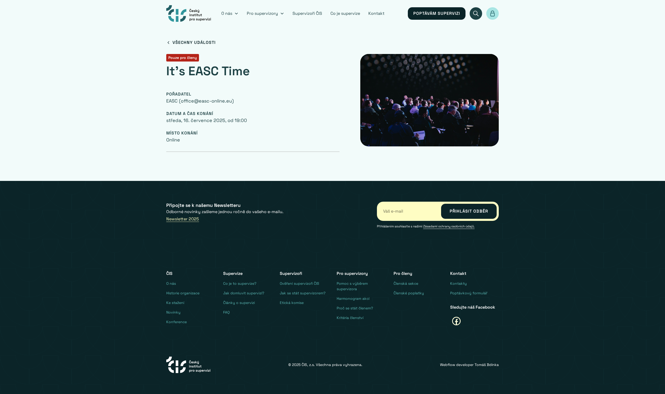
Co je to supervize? (239, 283)
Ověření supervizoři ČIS (299, 283)
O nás (171, 283)
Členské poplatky (409, 293)
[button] (230, 13)
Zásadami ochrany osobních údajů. (449, 226)
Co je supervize (345, 13)
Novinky (173, 312)
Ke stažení (175, 302)
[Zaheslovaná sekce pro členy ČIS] (492, 13)
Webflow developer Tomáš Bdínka (469, 364)
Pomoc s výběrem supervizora (352, 286)
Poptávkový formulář (468, 293)
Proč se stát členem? (355, 308)
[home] (188, 13)
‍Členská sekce (406, 283)
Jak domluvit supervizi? (243, 293)
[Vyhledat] (476, 13)
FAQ (226, 312)
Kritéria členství (350, 317)
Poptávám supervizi (436, 13)
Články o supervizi (239, 302)
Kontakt (376, 13)
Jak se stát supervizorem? (302, 293)
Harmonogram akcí (353, 298)
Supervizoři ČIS (307, 13)
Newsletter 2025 (182, 219)
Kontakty (458, 283)
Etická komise (292, 302)
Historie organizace (183, 293)
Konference (176, 322)
